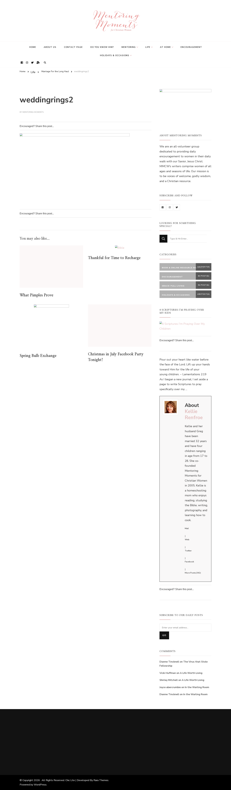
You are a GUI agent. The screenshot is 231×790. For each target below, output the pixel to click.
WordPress (40, 784)
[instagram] (170, 207)
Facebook (189, 561)
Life (147, 47)
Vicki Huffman (168, 673)
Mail (187, 528)
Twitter (188, 550)
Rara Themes (101, 780)
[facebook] (163, 207)
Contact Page (73, 47)
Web (187, 539)
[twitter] (177, 207)
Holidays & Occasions (114, 55)
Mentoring (128, 47)
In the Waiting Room (197, 687)
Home (32, 47)
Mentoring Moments (33, 112)
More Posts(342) (193, 572)
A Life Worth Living (191, 673)
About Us (50, 47)
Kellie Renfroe (194, 414)
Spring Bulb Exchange (38, 356)
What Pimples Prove (36, 295)
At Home (165, 47)
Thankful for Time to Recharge (114, 258)
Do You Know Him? (102, 47)
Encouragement (191, 47)
